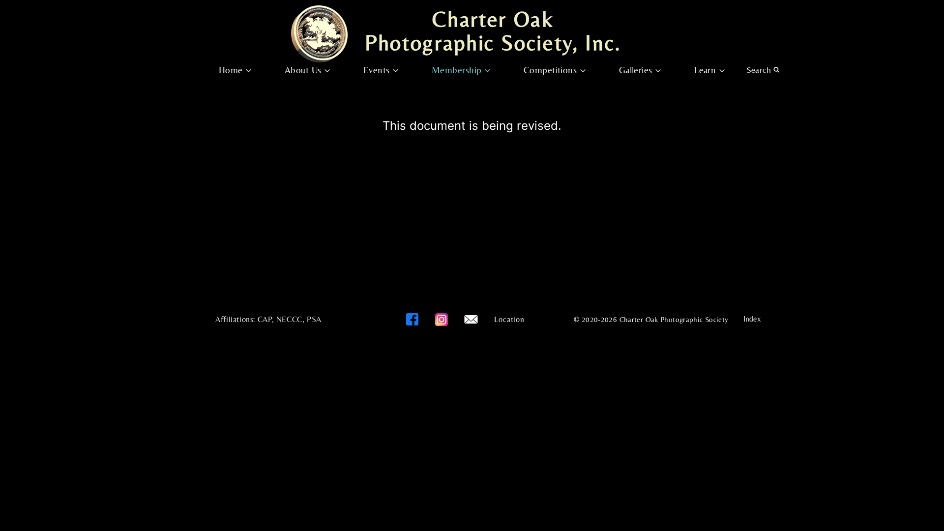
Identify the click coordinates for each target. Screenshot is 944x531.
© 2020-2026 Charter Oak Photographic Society (651, 319)
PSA (314, 319)
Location (509, 319)
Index (752, 319)
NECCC (289, 319)
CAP (265, 319)
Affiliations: (235, 319)
